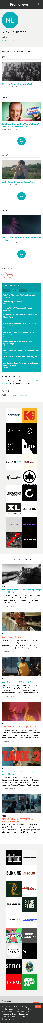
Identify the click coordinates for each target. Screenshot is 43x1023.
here (13, 1019)
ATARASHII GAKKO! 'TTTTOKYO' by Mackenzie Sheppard (17, 820)
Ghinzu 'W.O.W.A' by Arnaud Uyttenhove (18, 308)
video (4, 586)
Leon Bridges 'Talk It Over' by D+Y (17, 682)
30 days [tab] (14, 290)
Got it (38, 1006)
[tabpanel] (21, 332)
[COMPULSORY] (4, 273)
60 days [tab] (23, 290)
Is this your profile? (9, 40)
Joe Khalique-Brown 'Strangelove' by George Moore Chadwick (21, 591)
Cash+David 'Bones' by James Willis (19, 182)
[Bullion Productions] (10, 273)
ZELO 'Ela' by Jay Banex (12, 301)
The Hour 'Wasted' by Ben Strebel (18, 83)
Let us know (24, 395)
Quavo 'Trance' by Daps (12, 637)
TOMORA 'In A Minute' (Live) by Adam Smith (21, 727)
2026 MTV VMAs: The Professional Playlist (20, 356)
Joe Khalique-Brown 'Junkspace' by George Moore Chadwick (21, 773)
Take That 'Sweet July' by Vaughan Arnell (19, 295)
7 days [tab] (6, 290)
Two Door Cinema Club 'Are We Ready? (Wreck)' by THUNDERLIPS (20, 125)
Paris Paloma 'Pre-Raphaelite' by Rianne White (21, 350)
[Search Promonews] (38, 4)
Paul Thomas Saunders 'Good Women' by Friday (21, 238)
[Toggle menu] (4, 4)
